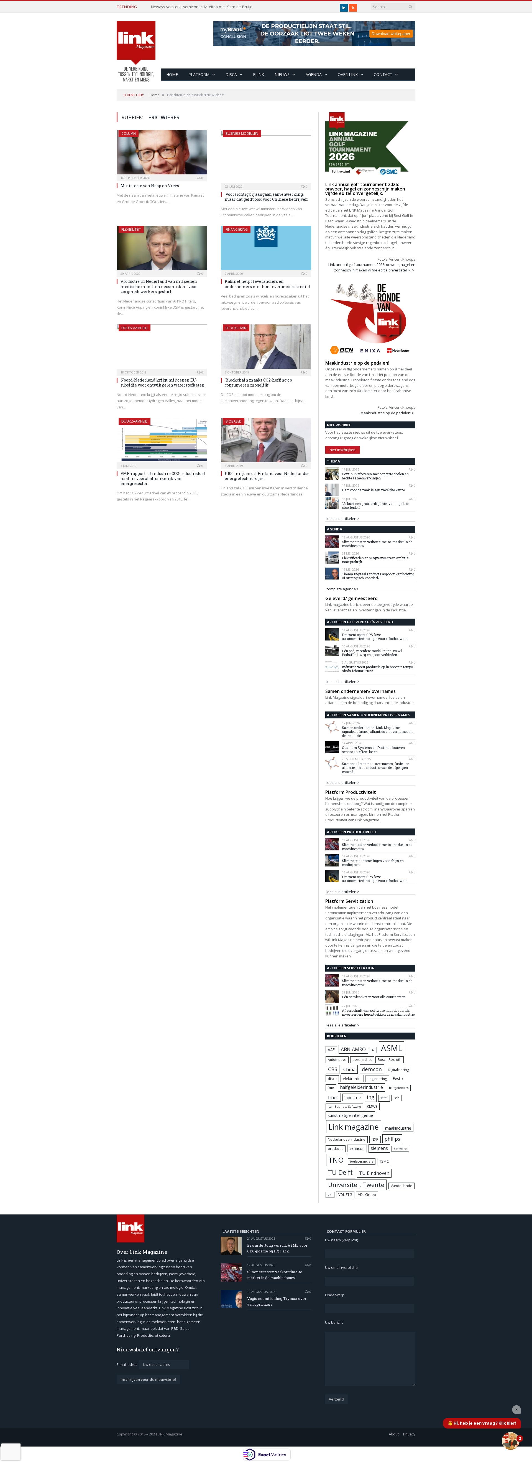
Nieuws (282, 74)
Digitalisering (398, 1070)
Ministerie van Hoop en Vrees (150, 185)
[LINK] (136, 46)
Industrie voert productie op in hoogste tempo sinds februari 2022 (377, 669)
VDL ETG (345, 1194)
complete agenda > (342, 588)
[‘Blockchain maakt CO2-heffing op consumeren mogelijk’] (266, 348)
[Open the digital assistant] (511, 1441)
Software (400, 1149)
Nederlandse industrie (346, 1139)
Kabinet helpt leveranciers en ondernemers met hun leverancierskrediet (267, 284)
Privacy (409, 1434)
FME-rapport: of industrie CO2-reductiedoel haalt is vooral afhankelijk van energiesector (163, 478)
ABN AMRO (353, 1049)
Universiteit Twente (356, 1185)
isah (396, 1098)
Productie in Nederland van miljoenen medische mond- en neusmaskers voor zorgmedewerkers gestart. (159, 286)
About (394, 1434)
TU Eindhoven (374, 1173)
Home (172, 74)
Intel (384, 1098)
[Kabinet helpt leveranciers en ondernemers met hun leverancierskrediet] (266, 250)
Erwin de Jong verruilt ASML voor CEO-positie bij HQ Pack (277, 1248)
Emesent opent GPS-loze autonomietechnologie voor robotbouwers (375, 637)
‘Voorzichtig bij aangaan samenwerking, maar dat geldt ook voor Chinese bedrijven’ (266, 197)
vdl (330, 1195)
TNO (336, 1160)
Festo (398, 1078)
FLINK (258, 74)
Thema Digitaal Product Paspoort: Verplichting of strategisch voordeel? (378, 576)
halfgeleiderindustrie (361, 1087)
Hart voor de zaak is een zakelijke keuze (374, 490)
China (349, 1069)
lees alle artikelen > (342, 518)
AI (373, 1050)
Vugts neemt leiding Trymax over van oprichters (276, 1301)
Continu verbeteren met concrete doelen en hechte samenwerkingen (375, 476)
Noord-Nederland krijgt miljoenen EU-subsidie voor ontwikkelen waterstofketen (162, 382)
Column (128, 133)
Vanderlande (401, 1185)
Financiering (237, 229)
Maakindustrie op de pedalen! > (387, 412)
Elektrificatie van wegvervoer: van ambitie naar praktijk (375, 560)
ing (370, 1097)
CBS (332, 1069)
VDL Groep (367, 1194)
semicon (357, 1148)
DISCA (231, 74)
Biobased (234, 421)
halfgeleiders (398, 1088)
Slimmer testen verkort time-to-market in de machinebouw (377, 544)
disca (332, 1078)
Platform (198, 74)
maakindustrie (398, 1128)
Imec (333, 1097)
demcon (372, 1069)
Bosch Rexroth (389, 1059)
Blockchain (236, 328)
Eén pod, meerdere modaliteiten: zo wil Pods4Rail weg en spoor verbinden (372, 653)
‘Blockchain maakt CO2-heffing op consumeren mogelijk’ (258, 382)
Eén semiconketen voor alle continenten (373, 997)
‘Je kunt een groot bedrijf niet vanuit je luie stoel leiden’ (375, 506)
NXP (375, 1139)
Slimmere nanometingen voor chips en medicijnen (373, 863)
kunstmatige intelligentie (350, 1115)
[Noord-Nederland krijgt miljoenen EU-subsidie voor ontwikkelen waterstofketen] (162, 348)
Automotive (337, 1059)
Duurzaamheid (134, 328)
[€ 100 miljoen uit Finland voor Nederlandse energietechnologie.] (266, 442)
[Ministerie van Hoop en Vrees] (162, 154)
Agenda (314, 74)
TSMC (384, 1161)
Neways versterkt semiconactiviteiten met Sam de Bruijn (201, 6)
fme (331, 1087)
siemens (379, 1148)
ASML (391, 1048)
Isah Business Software (344, 1106)
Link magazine (353, 1127)
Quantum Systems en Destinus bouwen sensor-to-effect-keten (373, 750)
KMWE (372, 1106)
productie (335, 1148)
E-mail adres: (128, 1364)
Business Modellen (242, 133)
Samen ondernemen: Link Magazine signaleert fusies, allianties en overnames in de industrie (377, 732)
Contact (383, 74)
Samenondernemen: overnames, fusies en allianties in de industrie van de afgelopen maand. (375, 768)
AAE (331, 1049)
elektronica (352, 1078)
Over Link (348, 74)
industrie (353, 1097)
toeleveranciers (361, 1161)
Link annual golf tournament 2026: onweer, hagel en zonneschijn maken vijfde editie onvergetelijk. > (371, 267)
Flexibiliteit (131, 229)
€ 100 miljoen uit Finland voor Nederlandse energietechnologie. (267, 476)
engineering (377, 1078)
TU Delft (340, 1172)
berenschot (362, 1059)
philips (392, 1138)
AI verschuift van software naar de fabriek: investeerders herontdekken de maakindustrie (378, 1012)
